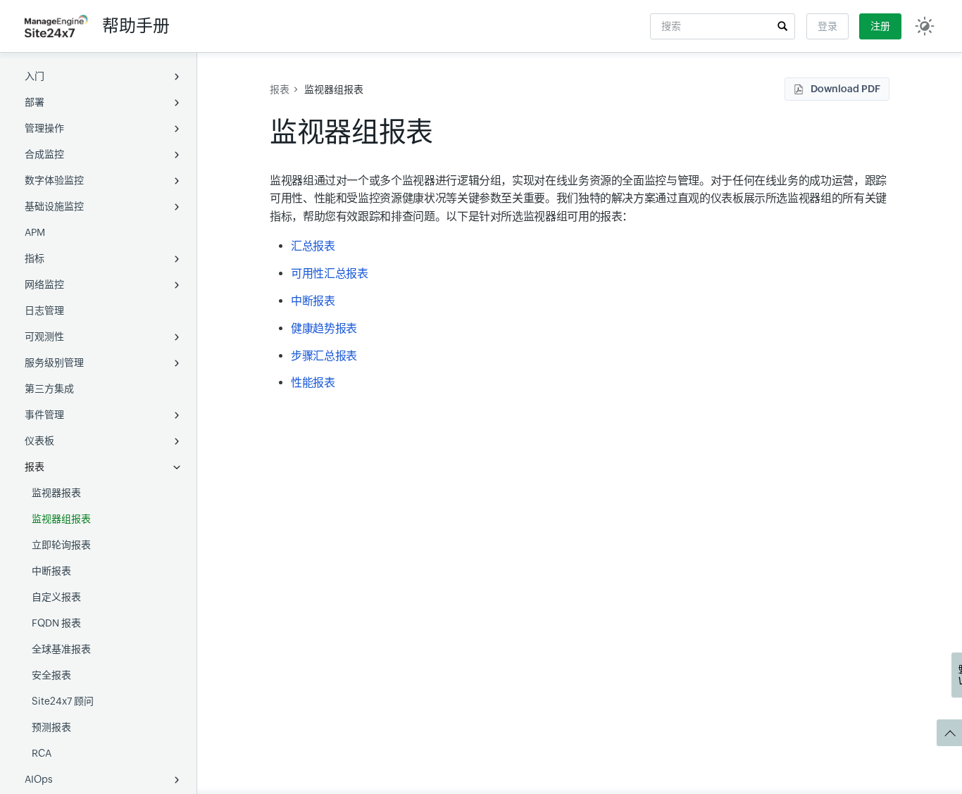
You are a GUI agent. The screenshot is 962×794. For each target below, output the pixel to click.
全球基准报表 (61, 649)
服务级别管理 (54, 362)
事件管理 (44, 414)
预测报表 (51, 727)
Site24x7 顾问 (63, 701)
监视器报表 (56, 492)
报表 (34, 466)
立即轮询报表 (61, 544)
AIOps (39, 779)
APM (35, 232)
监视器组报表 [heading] (351, 132)
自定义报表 (56, 597)
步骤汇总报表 (324, 356)
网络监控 (44, 284)
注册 (880, 26)
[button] (782, 26)
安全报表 (51, 675)
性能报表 (313, 382)
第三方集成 (49, 388)
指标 (34, 258)
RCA (41, 753)
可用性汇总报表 (329, 273)
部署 (34, 102)
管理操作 (44, 128)
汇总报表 (313, 246)
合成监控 (44, 154)
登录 (827, 26)
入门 (34, 76)
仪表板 (39, 440)
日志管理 (44, 310)
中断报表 (51, 570)
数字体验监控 (54, 180)
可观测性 (44, 336)
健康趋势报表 (324, 328)
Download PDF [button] (845, 88)
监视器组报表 (61, 518)
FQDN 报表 (56, 623)
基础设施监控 (54, 206)
